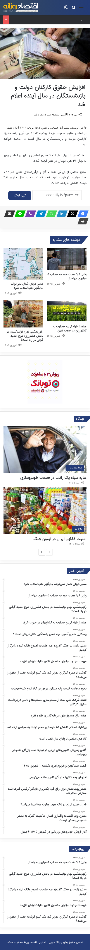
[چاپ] (81, 221)
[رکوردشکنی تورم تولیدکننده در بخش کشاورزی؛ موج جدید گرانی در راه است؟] (23, 313)
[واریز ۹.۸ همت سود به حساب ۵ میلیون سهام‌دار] (67, 259)
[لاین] (18, 213)
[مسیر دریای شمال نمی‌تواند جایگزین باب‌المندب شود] (23, 264)
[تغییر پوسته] (66, 9)
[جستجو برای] (73, 9)
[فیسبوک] (81, 213)
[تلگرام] (39, 213)
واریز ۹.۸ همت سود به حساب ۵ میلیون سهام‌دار (67, 276)
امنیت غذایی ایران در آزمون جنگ (60, 539)
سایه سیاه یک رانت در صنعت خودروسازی (53, 478)
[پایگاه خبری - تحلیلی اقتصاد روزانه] (20, 7)
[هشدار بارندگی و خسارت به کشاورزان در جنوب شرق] (67, 311)
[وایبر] (29, 213)
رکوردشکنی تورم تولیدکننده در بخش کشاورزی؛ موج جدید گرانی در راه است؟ (25, 335)
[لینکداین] (60, 213)
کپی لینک (20, 195)
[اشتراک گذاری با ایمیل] (8, 213)
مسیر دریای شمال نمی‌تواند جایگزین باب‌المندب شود (27, 285)
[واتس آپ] (50, 213)
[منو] (81, 9)
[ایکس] (71, 213)
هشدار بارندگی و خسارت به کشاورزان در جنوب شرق (70, 328)
